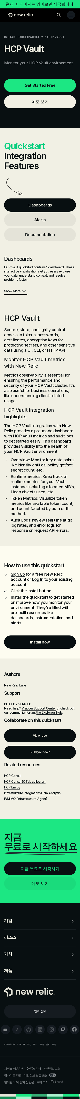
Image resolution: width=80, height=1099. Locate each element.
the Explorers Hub (49, 712)
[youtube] (5, 1029)
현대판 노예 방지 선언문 (19, 1082)
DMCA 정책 (34, 1068)
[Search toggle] (58, 15)
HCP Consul (12, 776)
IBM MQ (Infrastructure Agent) (25, 799)
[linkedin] (40, 1029)
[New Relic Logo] (19, 15)
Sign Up (18, 574)
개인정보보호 (51, 1068)
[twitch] (63, 1029)
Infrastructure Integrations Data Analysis (32, 793)
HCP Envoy (12, 787)
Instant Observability (23, 37)
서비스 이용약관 (14, 1068)
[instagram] (51, 1029)
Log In (37, 579)
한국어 (59, 1081)
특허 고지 (42, 1082)
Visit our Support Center (39, 708)
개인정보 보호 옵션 (36, 1075)
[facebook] (74, 1029)
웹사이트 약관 (13, 1075)
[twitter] (17, 1029)
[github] (28, 1029)
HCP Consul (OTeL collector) (25, 781)
